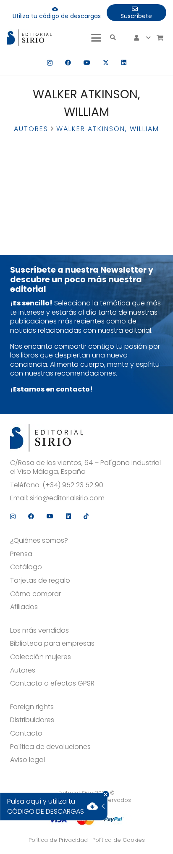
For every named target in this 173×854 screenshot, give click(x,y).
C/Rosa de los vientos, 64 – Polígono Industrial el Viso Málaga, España (85, 467)
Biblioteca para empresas (52, 643)
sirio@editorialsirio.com (67, 498)
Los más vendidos (39, 630)
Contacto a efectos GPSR (52, 683)
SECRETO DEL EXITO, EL (43, 147)
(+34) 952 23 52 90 (72, 485)
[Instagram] (49, 63)
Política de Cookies (118, 839)
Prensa (21, 554)
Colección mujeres (40, 657)
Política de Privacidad (58, 839)
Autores (31, 129)
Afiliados (24, 607)
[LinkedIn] (123, 63)
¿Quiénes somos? (39, 540)
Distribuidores (32, 720)
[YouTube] (87, 63)
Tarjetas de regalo (40, 580)
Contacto (26, 733)
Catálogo (26, 567)
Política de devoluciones (50, 747)
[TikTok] (86, 516)
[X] (106, 63)
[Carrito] (159, 37)
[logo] (29, 37)
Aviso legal (27, 760)
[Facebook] (68, 63)
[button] (96, 38)
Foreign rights (32, 707)
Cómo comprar (35, 594)
